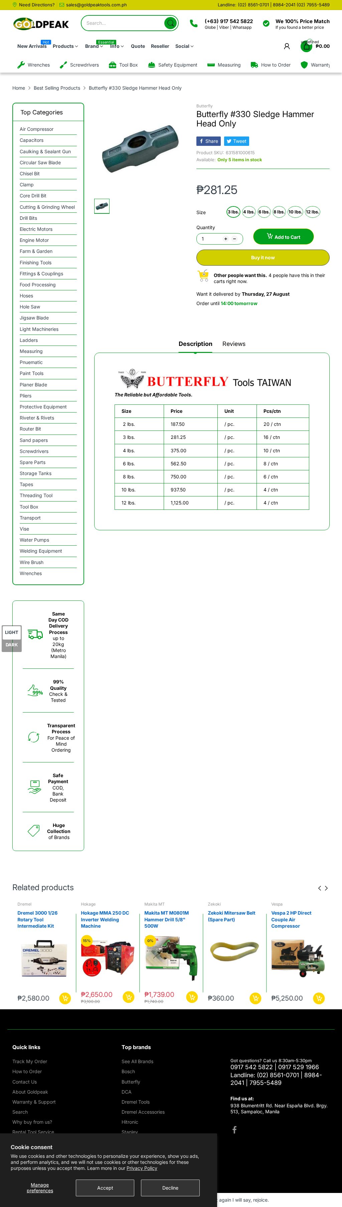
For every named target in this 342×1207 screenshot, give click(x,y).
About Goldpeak (30, 1092)
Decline (170, 1188)
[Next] (319, 888)
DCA (127, 1092)
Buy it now (263, 257)
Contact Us (24, 1082)
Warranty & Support (34, 1102)
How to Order (27, 1071)
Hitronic (130, 1122)
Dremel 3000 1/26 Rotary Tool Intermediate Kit (37, 919)
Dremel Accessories (143, 1112)
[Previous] (326, 888)
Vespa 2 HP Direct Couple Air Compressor (291, 919)
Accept (105, 1188)
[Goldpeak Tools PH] (41, 24)
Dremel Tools (136, 1102)
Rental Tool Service (33, 1132)
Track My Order (29, 1061)
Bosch (128, 1071)
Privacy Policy (142, 1168)
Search (20, 1112)
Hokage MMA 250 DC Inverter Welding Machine (105, 919)
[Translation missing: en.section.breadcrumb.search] (170, 23)
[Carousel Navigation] (323, 888)
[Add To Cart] (65, 998)
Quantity (205, 227)
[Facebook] (234, 1130)
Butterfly (204, 105)
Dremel (24, 904)
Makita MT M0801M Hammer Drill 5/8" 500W (166, 919)
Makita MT (154, 904)
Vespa (277, 904)
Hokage (88, 904)
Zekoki (214, 904)
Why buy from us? (32, 1122)
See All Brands (137, 1061)
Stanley (130, 1132)
